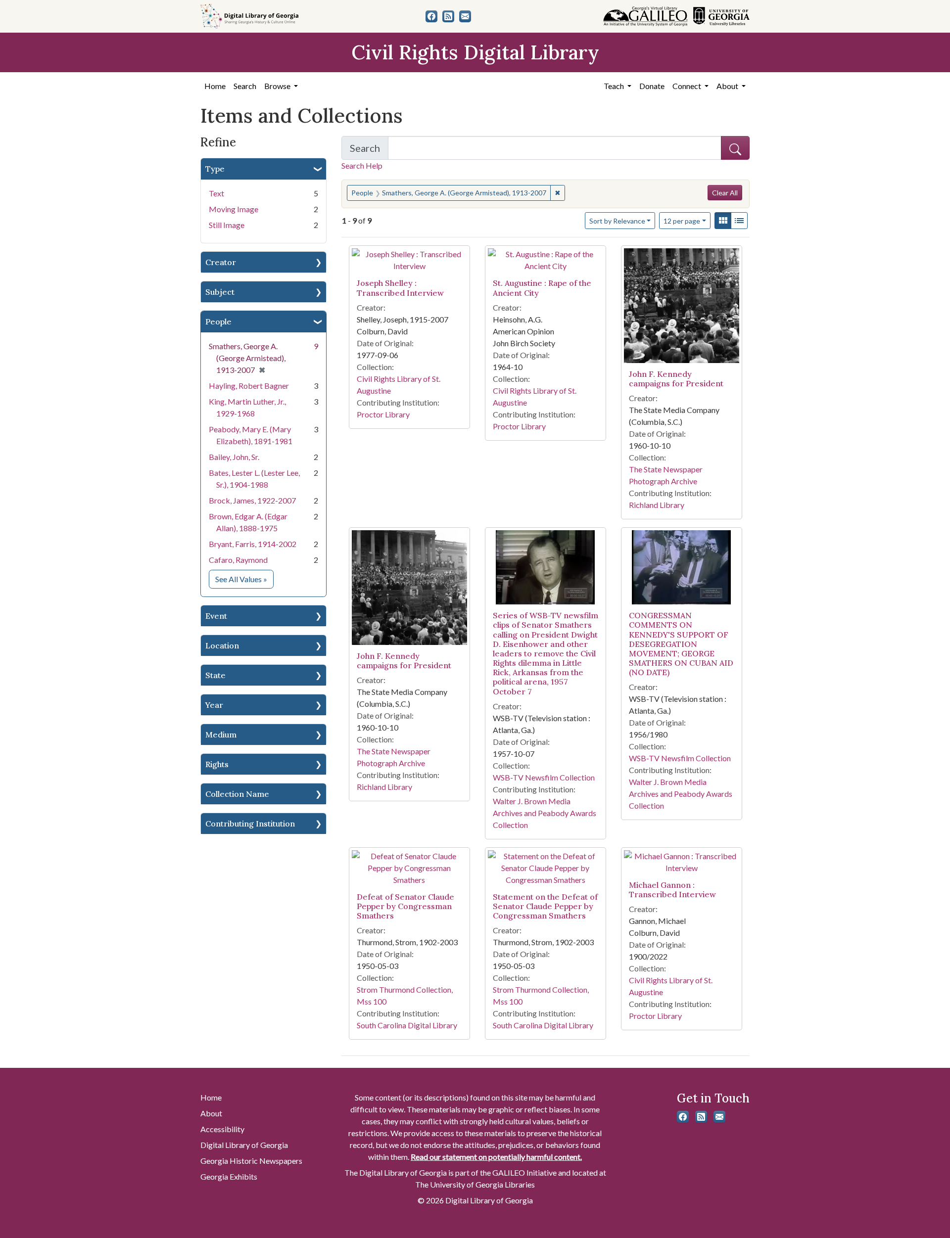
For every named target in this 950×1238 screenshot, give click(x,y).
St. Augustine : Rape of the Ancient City (542, 287)
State (215, 675)
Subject (220, 292)
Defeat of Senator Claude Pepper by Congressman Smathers (405, 906)
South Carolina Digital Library (407, 1025)
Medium (221, 734)
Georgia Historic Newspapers (251, 1160)
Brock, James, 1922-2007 (252, 500)
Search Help (361, 165)
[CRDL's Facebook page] (431, 16)
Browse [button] (278, 86)
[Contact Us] (465, 16)
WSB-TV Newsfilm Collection (544, 777)
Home (215, 86)
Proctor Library (383, 414)
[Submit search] (735, 148)
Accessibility (222, 1129)
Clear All (725, 192)
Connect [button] (687, 86)
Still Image (226, 224)
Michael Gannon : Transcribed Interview (672, 889)
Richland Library (656, 504)
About (211, 1113)
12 (682, 220)
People (218, 321)
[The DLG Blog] (448, 16)
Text (216, 193)
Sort (617, 221)
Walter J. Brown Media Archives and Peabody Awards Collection (544, 812)
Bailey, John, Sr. (234, 456)
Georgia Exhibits (228, 1176)
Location (222, 645)
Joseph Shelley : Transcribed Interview (400, 287)
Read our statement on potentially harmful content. (496, 1156)
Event (216, 616)
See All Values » (244, 579)
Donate (652, 86)
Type (215, 169)
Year (214, 705)
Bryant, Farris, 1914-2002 (252, 544)
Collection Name (237, 794)
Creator (220, 262)
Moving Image (233, 209)
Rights (217, 764)
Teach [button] (614, 86)
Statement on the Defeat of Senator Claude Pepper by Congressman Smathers (545, 906)
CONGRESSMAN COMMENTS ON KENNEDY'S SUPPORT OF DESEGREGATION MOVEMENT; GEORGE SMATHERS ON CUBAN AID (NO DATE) (681, 643)
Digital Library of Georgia (244, 1144)
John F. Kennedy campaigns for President (676, 378)
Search (245, 86)
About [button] (728, 86)
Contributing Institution (250, 823)
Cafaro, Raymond (238, 559)
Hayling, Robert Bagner (249, 385)
